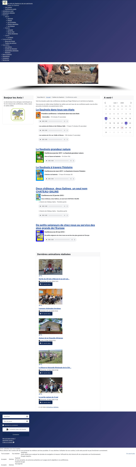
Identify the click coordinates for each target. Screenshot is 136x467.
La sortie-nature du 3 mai (48, 397)
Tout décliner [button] (16, 453)
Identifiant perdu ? (8, 440)
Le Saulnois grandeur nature (53, 149)
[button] (13, 5)
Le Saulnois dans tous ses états (55, 109)
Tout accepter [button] (5, 453)
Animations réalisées (52, 407)
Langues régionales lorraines (50, 308)
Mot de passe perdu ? (9, 438)
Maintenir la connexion (11, 425)
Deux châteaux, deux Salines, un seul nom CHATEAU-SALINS (61, 190)
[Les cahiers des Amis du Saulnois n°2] (40, 157)
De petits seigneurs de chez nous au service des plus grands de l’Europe (65, 227)
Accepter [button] (4, 459)
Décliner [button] (11, 459)
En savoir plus (130, 453)
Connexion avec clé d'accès (17, 429)
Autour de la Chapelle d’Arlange (51, 338)
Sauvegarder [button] (19, 463)
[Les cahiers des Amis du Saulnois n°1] (38, 115)
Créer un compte (8, 442)
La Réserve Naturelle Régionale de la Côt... (55, 368)
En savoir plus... (46, 284)
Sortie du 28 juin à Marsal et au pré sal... (54, 279)
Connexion (16, 434)
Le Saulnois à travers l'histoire (54, 167)
